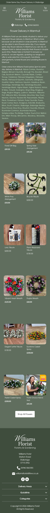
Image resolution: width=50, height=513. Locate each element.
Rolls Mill (31, 103)
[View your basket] (45, 8)
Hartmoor (18, 82)
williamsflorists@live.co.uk (27, 473)
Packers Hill (21, 98)
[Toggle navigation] (4, 9)
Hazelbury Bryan (38, 82)
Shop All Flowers (25, 414)
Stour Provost (7, 108)
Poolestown (12, 100)
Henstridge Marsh (9, 87)
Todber (27, 113)
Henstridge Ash (18, 85)
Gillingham (38, 80)
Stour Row (17, 108)
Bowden (38, 72)
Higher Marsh (22, 87)
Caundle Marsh (27, 74)
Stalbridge (25, 105)
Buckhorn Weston (13, 74)
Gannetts (29, 80)
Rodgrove (23, 103)
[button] (25, 486)
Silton (4, 105)
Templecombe (8, 113)
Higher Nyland (35, 87)
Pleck (4, 100)
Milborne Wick (12, 95)
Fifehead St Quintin (16, 80)
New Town (40, 95)
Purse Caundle (31, 100)
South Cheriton (13, 105)
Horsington (20, 90)
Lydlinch (24, 92)
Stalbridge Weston (37, 105)
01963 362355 (33, 25)
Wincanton (22, 116)
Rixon (16, 103)
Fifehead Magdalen (26, 77)
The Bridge (19, 113)
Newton (5, 98)
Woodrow (32, 116)
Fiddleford (12, 77)
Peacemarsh (32, 98)
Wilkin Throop (11, 116)
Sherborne (40, 103)
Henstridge (6, 85)
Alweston (40, 69)
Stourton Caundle (29, 108)
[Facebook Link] (23, 479)
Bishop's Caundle (16, 72)
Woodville (41, 116)
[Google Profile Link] (27, 479)
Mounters (31, 95)
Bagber (5, 72)
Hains (11, 82)
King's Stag (30, 90)
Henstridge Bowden (33, 85)
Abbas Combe (29, 69)
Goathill (5, 82)
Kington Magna (13, 92)
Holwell (12, 90)
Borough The (29, 72)
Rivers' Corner (7, 103)
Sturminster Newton (28, 111)
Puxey (40, 100)
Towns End (35, 113)
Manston (32, 92)
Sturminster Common (10, 111)
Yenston (5, 118)
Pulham (21, 100)
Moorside (22, 95)
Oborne (12, 98)
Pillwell (41, 98)
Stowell (41, 108)
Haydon (26, 82)
